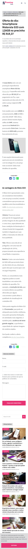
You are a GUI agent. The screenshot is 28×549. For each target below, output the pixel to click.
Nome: (4, 358)
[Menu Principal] (21, 3)
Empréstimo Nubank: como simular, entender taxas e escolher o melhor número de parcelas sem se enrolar (13, 510)
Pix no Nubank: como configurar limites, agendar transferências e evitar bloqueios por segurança (12, 443)
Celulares (9, 12)
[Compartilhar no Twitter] (14, 178)
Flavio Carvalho (9, 46)
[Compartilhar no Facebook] (10, 178)
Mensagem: (5, 383)
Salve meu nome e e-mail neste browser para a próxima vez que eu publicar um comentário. (12, 377)
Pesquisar (24, 416)
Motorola (15, 12)
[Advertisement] (14, 65)
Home (5, 12)
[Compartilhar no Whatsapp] (17, 178)
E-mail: (4, 366)
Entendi (14, 545)
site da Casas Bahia (17, 337)
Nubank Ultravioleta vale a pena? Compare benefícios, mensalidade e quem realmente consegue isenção (13, 488)
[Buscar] (25, 3)
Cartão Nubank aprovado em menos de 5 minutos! (13, 531)
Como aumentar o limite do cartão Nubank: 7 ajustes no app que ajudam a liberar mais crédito (13, 465)
